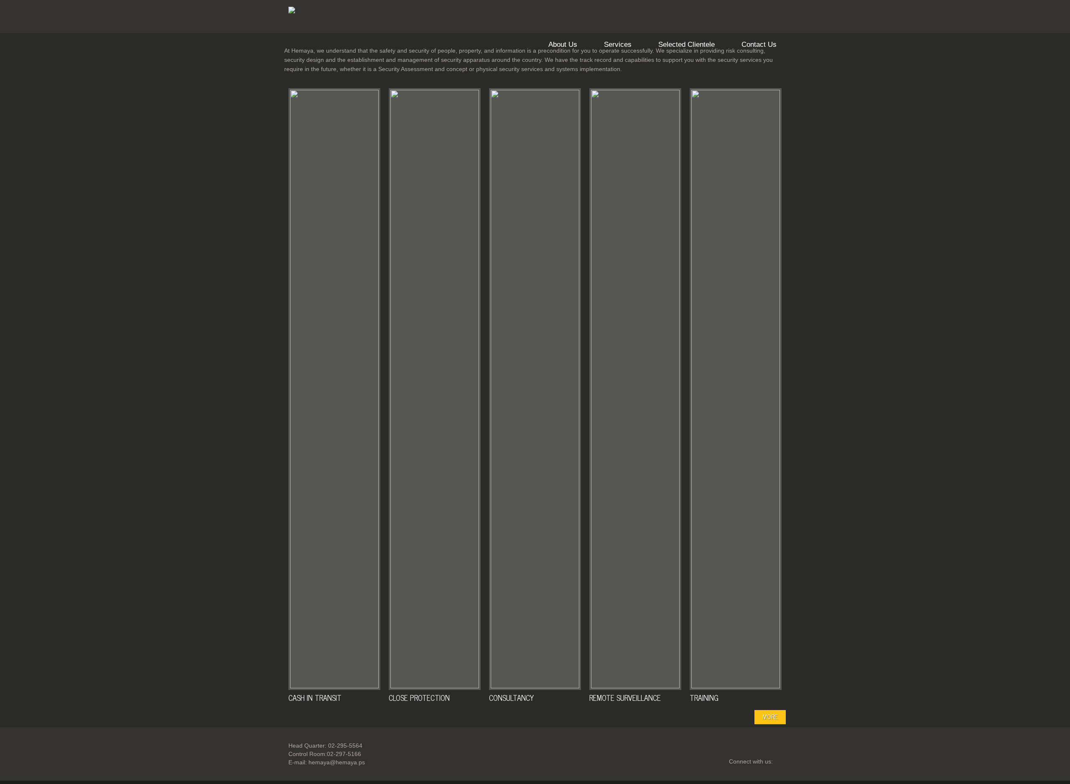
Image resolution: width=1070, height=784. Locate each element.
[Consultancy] (535, 389)
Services (618, 44)
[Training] (736, 389)
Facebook (785, 761)
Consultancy (511, 697)
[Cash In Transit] (334, 389)
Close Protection (419, 697)
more (770, 716)
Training (704, 697)
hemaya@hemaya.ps (336, 762)
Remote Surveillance (625, 697)
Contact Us (759, 44)
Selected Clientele (686, 44)
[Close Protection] (435, 389)
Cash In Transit (314, 697)
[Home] (291, 11)
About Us (562, 44)
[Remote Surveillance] (635, 389)
